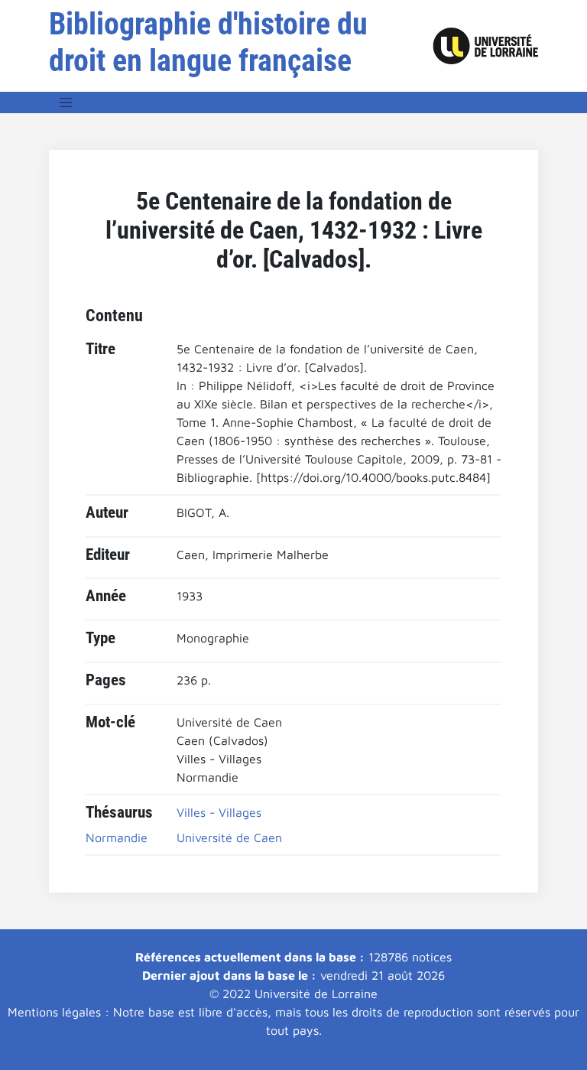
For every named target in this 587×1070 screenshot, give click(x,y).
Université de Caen (229, 837)
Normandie (117, 837)
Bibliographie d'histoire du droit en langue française (208, 42)
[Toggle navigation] (66, 102)
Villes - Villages (219, 812)
